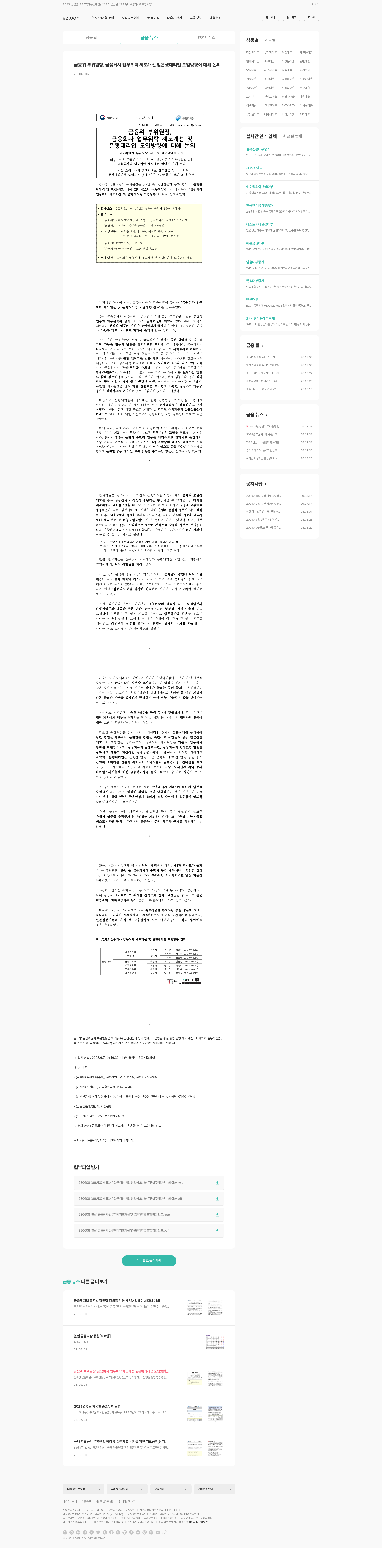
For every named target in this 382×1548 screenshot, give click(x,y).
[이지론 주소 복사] (164, 1532)
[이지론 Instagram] (71, 1532)
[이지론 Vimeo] (151, 1532)
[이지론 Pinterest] (91, 1532)
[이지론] (71, 18)
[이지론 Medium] (78, 1532)
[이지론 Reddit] (85, 1532)
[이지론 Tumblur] (105, 1532)
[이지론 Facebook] (111, 1532)
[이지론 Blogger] (65, 1532)
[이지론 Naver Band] (118, 1532)
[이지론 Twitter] (98, 1532)
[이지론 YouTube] (158, 1532)
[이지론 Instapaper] (131, 1532)
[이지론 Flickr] (138, 1532)
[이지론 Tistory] (124, 1532)
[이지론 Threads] (144, 1532)
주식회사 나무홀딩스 (197, 1522)
